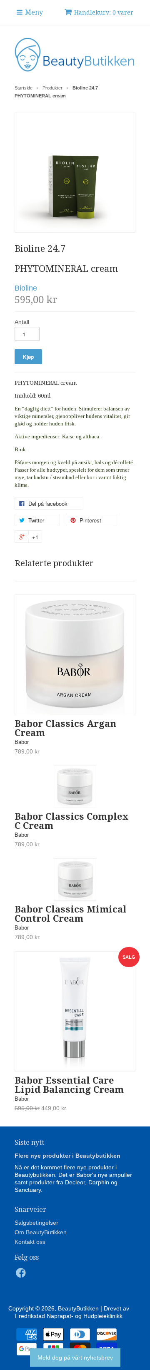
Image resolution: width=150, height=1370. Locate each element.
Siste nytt (29, 1142)
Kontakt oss (30, 1241)
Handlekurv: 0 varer (103, 12)
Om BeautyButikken (41, 1232)
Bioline (26, 288)
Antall (22, 321)
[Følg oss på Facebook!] (22, 1275)
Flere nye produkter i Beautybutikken (67, 1155)
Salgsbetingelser (36, 1222)
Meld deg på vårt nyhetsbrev (75, 1357)
